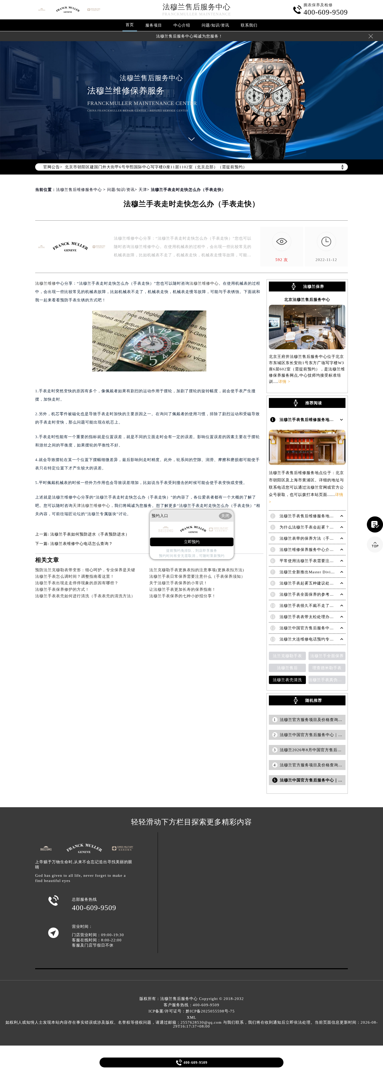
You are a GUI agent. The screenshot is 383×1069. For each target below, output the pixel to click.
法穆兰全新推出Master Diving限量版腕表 (318, 572)
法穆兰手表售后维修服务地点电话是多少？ (319, 516)
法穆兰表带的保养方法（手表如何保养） (317, 538)
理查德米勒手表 (327, 668)
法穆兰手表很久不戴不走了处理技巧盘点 (317, 606)
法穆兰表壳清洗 (287, 680)
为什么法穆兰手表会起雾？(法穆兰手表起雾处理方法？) (331, 527)
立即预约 (192, 542)
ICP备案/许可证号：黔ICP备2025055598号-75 (192, 1011)
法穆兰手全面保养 (327, 656)
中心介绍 (182, 25)
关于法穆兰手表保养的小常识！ (178, 583)
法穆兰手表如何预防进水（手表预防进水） (89, 534)
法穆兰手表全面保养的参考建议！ (311, 594)
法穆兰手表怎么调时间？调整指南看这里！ (74, 576)
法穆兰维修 (45, 283)
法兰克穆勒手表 (287, 656)
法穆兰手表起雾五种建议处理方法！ (313, 583)
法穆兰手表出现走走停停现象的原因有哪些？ (77, 583)
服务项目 (153, 25)
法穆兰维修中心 (204, 283)
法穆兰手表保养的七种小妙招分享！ (182, 596)
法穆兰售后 (287, 668)
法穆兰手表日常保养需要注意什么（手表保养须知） (197, 576)
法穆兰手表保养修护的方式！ (62, 589)
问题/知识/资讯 (215, 25)
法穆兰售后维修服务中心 (79, 190)
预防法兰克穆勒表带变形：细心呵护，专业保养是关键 (85, 570)
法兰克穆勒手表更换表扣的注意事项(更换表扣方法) (196, 570)
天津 (143, 190)
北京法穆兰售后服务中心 (307, 300)
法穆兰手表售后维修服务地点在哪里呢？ (317, 420)
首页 (130, 25)
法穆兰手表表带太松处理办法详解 (311, 617)
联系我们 (249, 25)
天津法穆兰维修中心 (91, 506)
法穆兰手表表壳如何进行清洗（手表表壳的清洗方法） (85, 596)
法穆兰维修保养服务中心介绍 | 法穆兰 (315, 550)
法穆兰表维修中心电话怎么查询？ (81, 544)
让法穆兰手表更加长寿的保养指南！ (182, 589)
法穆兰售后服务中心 (197, 7)
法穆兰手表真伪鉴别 (326, 680)
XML (191, 1017)
